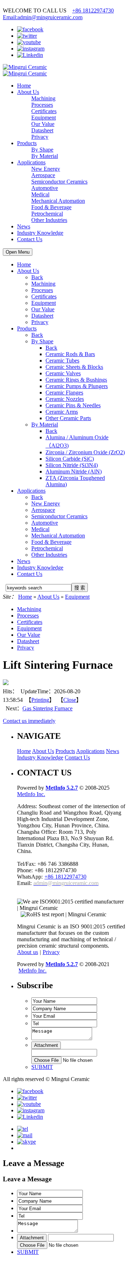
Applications (31, 162)
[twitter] (27, 36)
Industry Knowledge (40, 233)
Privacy (39, 322)
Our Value (42, 309)
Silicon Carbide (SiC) (70, 459)
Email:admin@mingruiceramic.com (42, 17)
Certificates (44, 296)
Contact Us (29, 239)
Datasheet (42, 316)
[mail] (24, 1135)
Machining (43, 284)
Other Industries (49, 555)
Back (37, 277)
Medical (40, 529)
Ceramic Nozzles (65, 399)
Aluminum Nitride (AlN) (74, 471)
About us (27, 952)
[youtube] (29, 42)
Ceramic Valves (63, 373)
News (23, 226)
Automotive (44, 523)
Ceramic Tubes (62, 360)
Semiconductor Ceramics (59, 516)
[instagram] (30, 49)
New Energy (45, 503)
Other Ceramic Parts (68, 418)
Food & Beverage (51, 542)
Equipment (43, 303)
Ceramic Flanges (64, 393)
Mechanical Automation (58, 536)
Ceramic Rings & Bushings (76, 380)
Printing (40, 700)
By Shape (42, 341)
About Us (28, 92)
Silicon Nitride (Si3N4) (72, 465)
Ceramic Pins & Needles (73, 405)
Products (27, 143)
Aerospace (43, 510)
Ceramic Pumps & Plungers (77, 386)
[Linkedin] (30, 55)
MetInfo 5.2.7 (62, 788)
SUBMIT (42, 1067)
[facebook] (30, 29)
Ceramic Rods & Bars (70, 354)
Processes (42, 290)
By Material (44, 425)
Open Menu (18, 252)
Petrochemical (47, 548)
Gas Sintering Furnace (47, 708)
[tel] (22, 1129)
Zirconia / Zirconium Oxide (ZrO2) (85, 452)
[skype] (26, 1142)
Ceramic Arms (62, 412)
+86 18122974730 (93, 10)
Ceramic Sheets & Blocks (74, 367)
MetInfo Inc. (31, 794)
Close (69, 700)
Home (24, 86)
